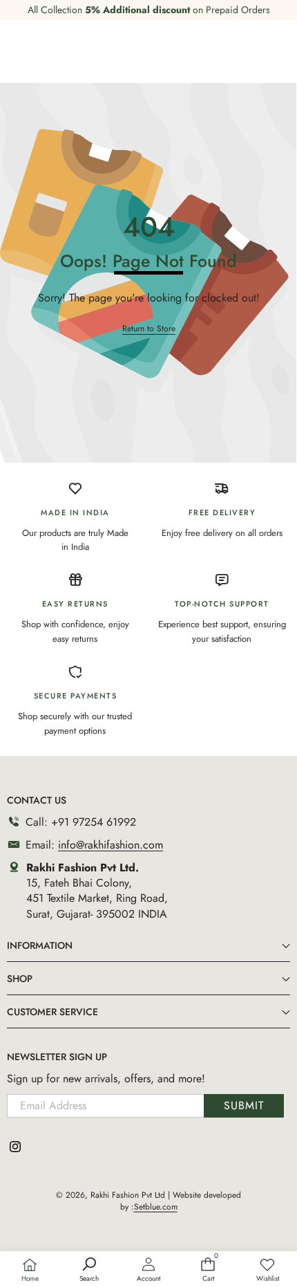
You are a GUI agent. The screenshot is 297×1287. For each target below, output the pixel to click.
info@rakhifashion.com (110, 845)
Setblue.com (156, 1207)
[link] (267, 1270)
